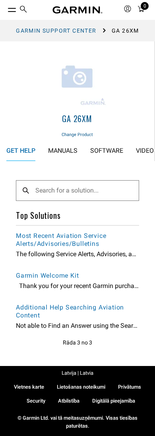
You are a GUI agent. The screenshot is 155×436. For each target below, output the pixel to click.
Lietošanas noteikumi (81, 387)
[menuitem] (23, 10)
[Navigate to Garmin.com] (77, 10)
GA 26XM (77, 119)
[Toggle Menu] (5, 8)
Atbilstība (68, 401)
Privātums (129, 387)
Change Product (77, 134)
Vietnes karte (29, 387)
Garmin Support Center (56, 30)
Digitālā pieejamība (113, 401)
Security (36, 401)
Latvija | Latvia (77, 373)
